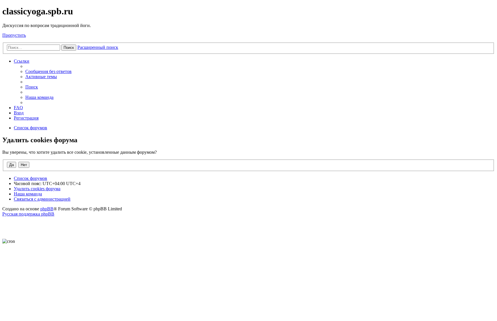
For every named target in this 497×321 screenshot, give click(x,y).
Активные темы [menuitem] (41, 76)
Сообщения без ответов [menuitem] (48, 71)
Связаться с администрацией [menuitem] (42, 199)
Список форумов (30, 178)
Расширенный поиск (97, 47)
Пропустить (14, 35)
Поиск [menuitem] (31, 86)
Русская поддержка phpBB (28, 214)
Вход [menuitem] (19, 112)
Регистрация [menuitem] (26, 118)
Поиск (69, 47)
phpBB (46, 208)
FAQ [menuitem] (18, 107)
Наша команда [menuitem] (39, 97)
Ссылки (21, 61)
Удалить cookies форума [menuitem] (37, 188)
